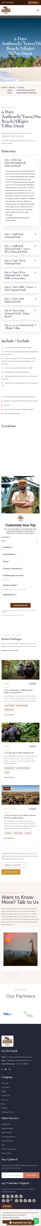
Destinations (6, 1124)
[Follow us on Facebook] (1, 1069)
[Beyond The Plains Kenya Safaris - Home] (7, 1041)
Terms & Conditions (8, 1149)
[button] (33, 2)
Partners (4, 1100)
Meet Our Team (20, 1206)
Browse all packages (10, 650)
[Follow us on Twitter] (5, 1069)
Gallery (4, 1091)
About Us (4, 1083)
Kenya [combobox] (3, 541)
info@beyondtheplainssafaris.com (19, 1060)
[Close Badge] (30, 1220)
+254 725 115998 (22, 1064)
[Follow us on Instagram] (9, 1069)
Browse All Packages (12, 865)
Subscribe (31, 1175)
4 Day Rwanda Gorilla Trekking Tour (19, 753)
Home (3, 87)
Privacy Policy (6, 1153)
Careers (4, 1108)
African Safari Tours (11, 90)
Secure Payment (7, 1141)
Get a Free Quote (11, 872)
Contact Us (5, 1095)
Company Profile (7, 1112)
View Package (9, 715)
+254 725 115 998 (7, 2)
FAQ (2, 1145)
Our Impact (5, 1087)
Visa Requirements (8, 1137)
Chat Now (7, 1206)
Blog (3, 1104)
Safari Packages (7, 1128)
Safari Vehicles (6, 1132)
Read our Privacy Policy (10, 1217)
